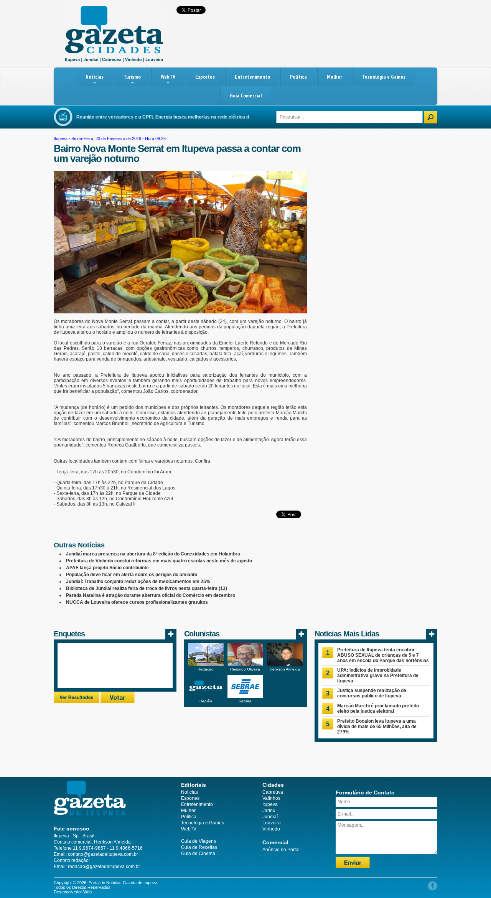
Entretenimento (252, 76)
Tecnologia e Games (383, 76)
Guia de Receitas (199, 847)
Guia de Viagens (198, 841)
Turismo (132, 76)
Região (205, 701)
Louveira (271, 823)
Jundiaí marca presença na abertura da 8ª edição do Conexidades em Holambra (153, 554)
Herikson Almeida (285, 669)
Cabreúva (272, 792)
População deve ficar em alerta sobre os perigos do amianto (131, 574)
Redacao (206, 669)
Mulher (334, 76)
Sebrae (245, 701)
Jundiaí (270, 816)
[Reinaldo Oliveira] (245, 664)
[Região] (206, 696)
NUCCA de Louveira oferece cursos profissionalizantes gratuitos (137, 602)
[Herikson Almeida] (285, 664)
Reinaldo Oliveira (245, 669)
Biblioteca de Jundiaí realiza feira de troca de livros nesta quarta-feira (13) (146, 588)
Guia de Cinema (198, 853)
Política (298, 76)
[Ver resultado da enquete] (76, 701)
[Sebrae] (245, 696)
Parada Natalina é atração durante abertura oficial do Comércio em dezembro (150, 595)
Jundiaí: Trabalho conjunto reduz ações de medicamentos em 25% (138, 581)
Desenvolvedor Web (73, 892)
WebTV (168, 76)
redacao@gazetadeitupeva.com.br (104, 866)
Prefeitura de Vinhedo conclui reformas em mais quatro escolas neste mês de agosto (159, 561)
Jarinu (268, 810)
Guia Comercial (246, 95)
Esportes (205, 76)
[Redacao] (206, 664)
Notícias (95, 76)
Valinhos (271, 798)
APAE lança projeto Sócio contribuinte (107, 567)
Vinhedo (271, 829)
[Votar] (118, 701)
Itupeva (61, 138)
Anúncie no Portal (281, 849)
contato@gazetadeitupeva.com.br (103, 854)
